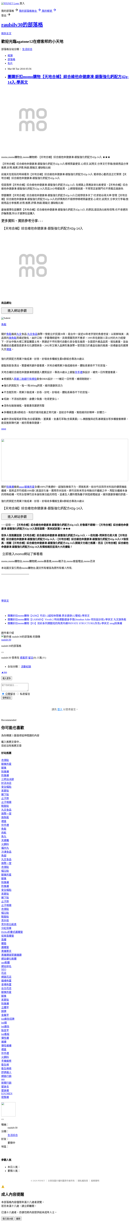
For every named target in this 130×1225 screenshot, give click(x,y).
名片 (10, 63)
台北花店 (6, 988)
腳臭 (3, 767)
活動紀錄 (26, 666)
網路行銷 (6, 1076)
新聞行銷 (6, 1082)
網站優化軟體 (8, 958)
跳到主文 (6, 33)
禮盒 (8, 349)
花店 (3, 973)
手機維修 (6, 1061)
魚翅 (3, 855)
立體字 (5, 1007)
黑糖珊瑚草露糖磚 (11, 955)
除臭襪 (10, 486)
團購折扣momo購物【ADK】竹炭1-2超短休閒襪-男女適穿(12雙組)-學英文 (49, 615)
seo (3, 1079)
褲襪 (3, 1041)
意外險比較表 (8, 924)
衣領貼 (5, 760)
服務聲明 (95, 1180)
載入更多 (7, 678)
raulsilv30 (6, 639)
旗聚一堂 (6, 813)
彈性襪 (5, 1038)
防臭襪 (5, 775)
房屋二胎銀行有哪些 (25, 379)
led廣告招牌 (7, 1019)
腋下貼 (5, 794)
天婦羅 (5, 840)
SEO (3, 969)
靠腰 (3, 939)
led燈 (4, 1022)
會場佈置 (6, 984)
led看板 (5, 1034)
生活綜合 (27, 49)
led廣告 (5, 1026)
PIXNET (41, 1180)
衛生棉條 (6, 1068)
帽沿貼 (5, 871)
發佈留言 (7, 698)
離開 (18, 1219)
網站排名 (6, 966)
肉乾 (3, 832)
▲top (4, 672)
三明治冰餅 (7, 779)
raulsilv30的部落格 (22, 25)
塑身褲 (5, 1090)
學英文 (5, 600)
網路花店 (6, 977)
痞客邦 (24, 657)
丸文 (19, 334)
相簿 (10, 55)
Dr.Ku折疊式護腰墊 (12, 932)
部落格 (11, 59)
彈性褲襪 (6, 1045)
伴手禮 (78, 372)
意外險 (5, 920)
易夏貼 (5, 790)
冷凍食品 (6, 851)
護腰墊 (5, 947)
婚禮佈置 (6, 980)
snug (3, 428)
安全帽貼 (6, 787)
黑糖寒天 (6, 951)
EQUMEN (6, 1093)
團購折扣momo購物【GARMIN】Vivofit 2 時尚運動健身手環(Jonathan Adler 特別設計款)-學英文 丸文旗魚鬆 (67, 619)
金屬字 (5, 1015)
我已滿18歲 (8, 1219)
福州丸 (5, 848)
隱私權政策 (83, 1180)
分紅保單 (6, 928)
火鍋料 (5, 844)
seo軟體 (5, 962)
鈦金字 (5, 1030)
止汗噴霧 (6, 802)
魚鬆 (3, 324)
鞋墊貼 (5, 806)
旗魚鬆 (12, 338)
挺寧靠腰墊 (7, 935)
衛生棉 (5, 1064)
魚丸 (3, 836)
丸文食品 (32, 334)
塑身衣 (5, 1086)
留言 (30, 657)
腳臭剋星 (29, 486)
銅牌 (3, 1011)
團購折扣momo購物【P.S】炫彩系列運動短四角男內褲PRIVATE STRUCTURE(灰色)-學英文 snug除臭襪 (65, 623)
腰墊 (3, 943)
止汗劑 (5, 798)
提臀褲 (5, 1097)
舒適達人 (6, 1072)
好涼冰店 (6, 783)
